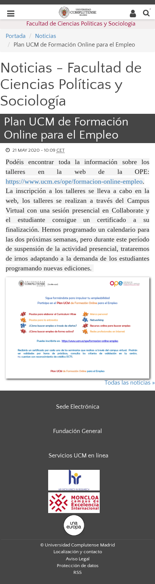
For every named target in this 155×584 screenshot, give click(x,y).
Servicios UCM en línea (78, 455)
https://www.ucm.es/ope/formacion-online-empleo (74, 181)
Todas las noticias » (130, 382)
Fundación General (77, 431)
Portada (16, 36)
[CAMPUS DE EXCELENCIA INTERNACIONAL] (74, 502)
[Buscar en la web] (146, 13)
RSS (77, 572)
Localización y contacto (77, 551)
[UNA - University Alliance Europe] (74, 524)
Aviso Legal (78, 558)
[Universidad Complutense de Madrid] (77, 11)
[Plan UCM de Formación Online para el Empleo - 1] (77, 328)
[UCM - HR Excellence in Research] (74, 479)
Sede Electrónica (77, 406)
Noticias (45, 36)
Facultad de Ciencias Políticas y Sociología (80, 23)
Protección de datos (78, 565)
